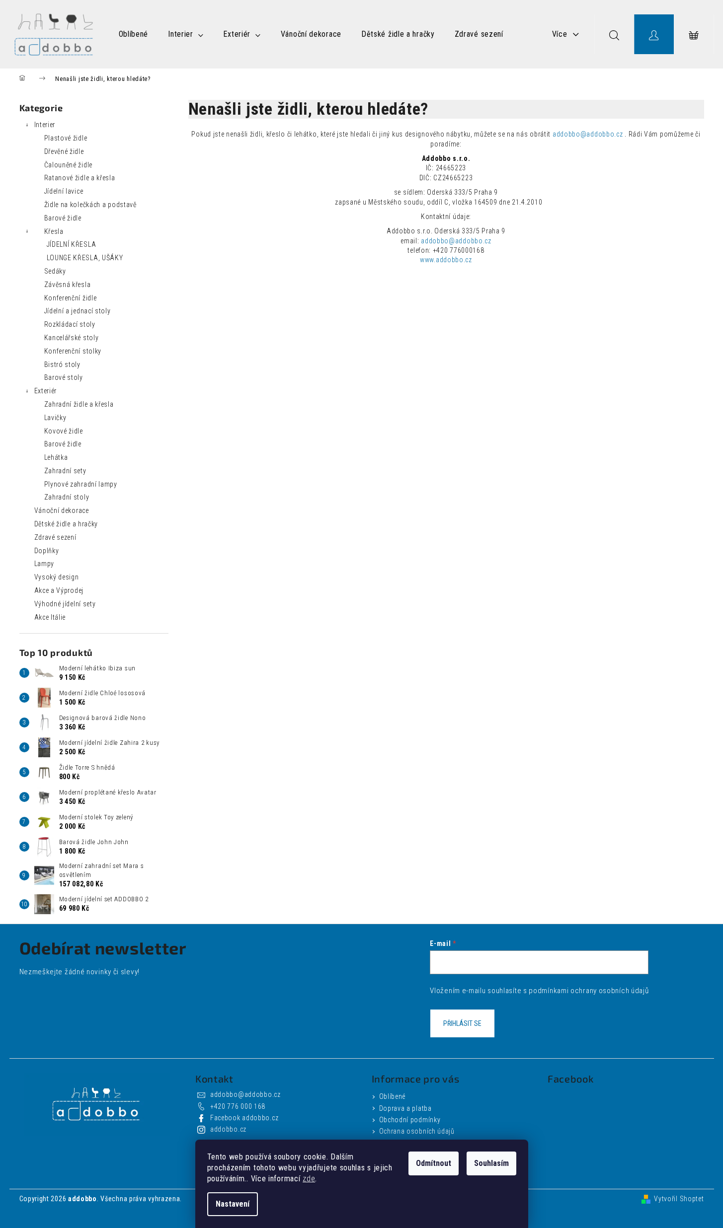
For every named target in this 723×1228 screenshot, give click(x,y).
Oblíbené (392, 1096)
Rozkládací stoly (69, 324)
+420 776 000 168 (237, 1106)
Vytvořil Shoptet (679, 1199)
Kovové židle (63, 431)
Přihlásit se (462, 1023)
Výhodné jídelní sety (65, 604)
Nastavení (232, 1204)
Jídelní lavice (63, 191)
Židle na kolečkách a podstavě (90, 205)
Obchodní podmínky (410, 1120)
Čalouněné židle (68, 165)
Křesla (54, 231)
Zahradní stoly (66, 497)
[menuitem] (134, 34)
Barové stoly (63, 377)
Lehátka (56, 457)
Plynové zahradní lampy (80, 484)
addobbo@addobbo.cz (588, 134)
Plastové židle (65, 138)
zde (309, 1178)
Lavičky (55, 418)
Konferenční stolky (73, 351)
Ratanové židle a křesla (79, 178)
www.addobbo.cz (446, 260)
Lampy (44, 564)
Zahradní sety (65, 471)
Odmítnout (433, 1163)
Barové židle (62, 218)
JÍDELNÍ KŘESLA (71, 244)
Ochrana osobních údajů (417, 1131)
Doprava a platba (405, 1108)
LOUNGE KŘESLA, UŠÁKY (85, 258)
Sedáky (55, 271)
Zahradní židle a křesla (79, 404)
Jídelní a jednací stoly (77, 311)
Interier (45, 125)
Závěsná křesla (67, 285)
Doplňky (46, 551)
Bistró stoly (62, 364)
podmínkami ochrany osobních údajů (588, 990)
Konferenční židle (70, 298)
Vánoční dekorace (61, 510)
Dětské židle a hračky (66, 524)
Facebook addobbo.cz (244, 1118)
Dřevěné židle (64, 151)
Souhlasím (491, 1163)
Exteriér (45, 391)
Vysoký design (56, 577)
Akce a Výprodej (59, 590)
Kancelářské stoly (71, 338)
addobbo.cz (228, 1129)
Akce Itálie (50, 617)
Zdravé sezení (55, 537)
